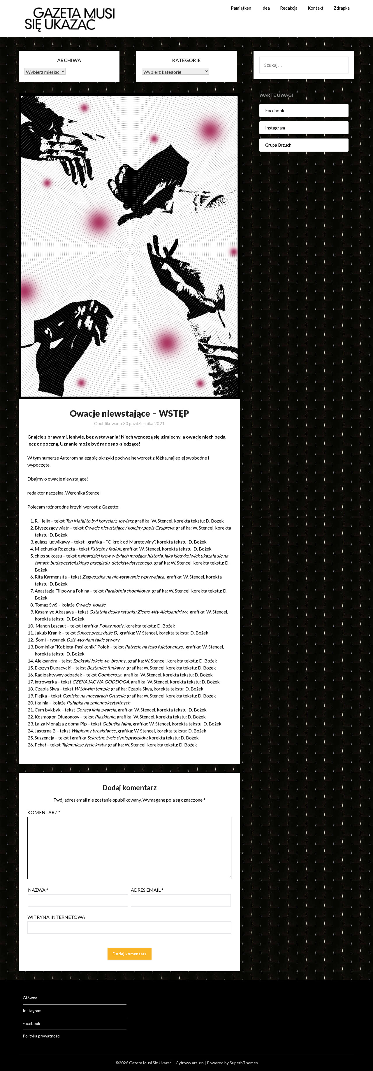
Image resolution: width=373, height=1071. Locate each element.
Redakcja (289, 7)
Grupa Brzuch (278, 145)
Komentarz (43, 812)
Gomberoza (109, 674)
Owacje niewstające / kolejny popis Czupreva (129, 527)
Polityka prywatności (41, 1035)
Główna (30, 997)
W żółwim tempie (91, 688)
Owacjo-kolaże (90, 604)
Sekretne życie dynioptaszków (117, 737)
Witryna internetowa (56, 917)
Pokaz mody (111, 625)
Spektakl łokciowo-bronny (99, 660)
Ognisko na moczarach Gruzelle (93, 695)
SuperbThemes (244, 1062)
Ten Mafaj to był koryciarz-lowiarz (99, 520)
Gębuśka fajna (116, 723)
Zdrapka (342, 7)
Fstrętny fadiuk (105, 548)
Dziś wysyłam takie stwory (92, 639)
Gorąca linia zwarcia (96, 709)
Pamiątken (241, 7)
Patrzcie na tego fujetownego (154, 646)
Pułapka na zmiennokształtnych (98, 702)
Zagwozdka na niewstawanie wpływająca (123, 576)
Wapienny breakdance (93, 730)
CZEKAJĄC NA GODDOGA (100, 681)
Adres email (147, 890)
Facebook (274, 110)
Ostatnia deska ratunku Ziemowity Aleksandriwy (138, 611)
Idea (265, 7)
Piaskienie (105, 716)
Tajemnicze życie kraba (83, 744)
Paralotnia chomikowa (127, 590)
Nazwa (38, 890)
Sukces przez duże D (97, 632)
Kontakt (315, 7)
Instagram (275, 127)
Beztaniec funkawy (105, 667)
